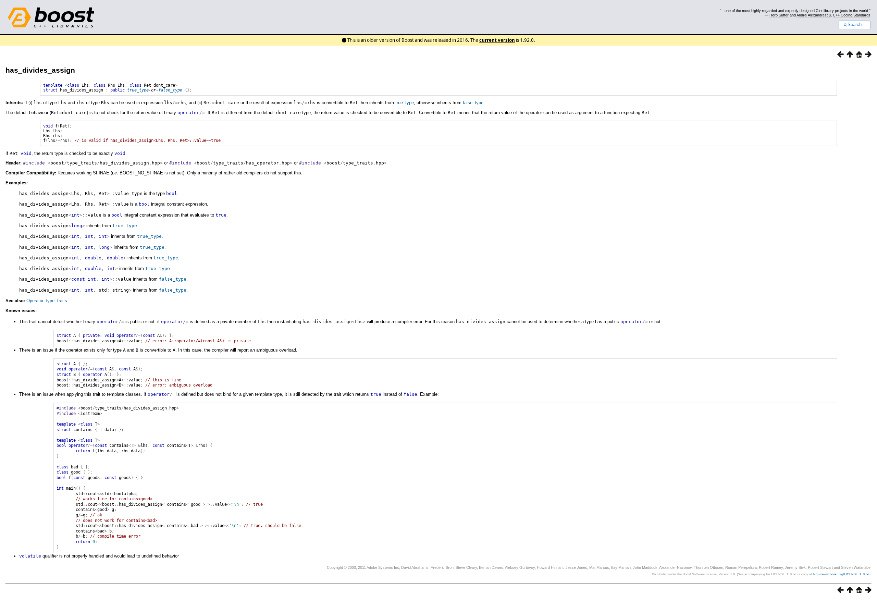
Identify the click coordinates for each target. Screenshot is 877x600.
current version (497, 40)
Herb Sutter (779, 15)
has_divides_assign (40, 70)
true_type (138, 90)
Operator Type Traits (46, 300)
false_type (170, 90)
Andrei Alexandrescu (813, 15)
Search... (857, 24)
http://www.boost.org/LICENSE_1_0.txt (841, 574)
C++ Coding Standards (851, 15)
